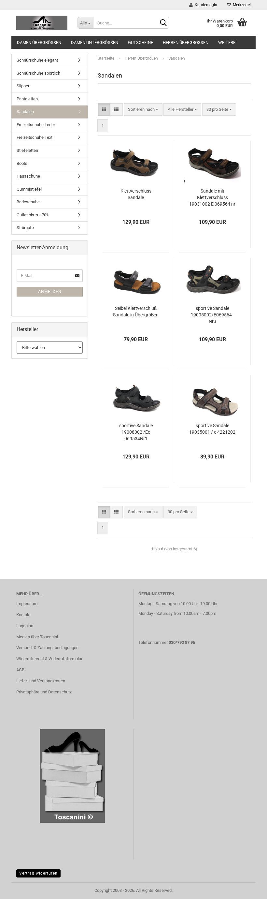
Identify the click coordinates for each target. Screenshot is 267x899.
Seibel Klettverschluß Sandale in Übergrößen (136, 311)
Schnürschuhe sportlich (38, 73)
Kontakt (23, 614)
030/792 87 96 (182, 642)
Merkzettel (241, 5)
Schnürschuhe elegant (37, 60)
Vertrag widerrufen (38, 873)
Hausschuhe (28, 176)
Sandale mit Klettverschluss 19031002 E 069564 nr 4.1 (212, 197)
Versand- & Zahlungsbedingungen (47, 647)
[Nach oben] (249, 889)
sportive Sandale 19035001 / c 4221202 (212, 429)
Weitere (226, 42)
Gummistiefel (29, 189)
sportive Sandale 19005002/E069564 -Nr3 (212, 315)
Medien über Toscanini (37, 636)
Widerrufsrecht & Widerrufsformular (49, 658)
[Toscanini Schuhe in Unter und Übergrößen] (42, 23)
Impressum (26, 603)
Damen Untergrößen (94, 42)
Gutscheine (140, 42)
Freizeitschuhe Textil (35, 137)
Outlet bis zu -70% (33, 214)
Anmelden (50, 291)
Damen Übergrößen (39, 42)
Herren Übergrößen (185, 42)
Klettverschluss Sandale (135, 194)
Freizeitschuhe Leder (36, 124)
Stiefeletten (27, 150)
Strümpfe (25, 227)
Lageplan (24, 625)
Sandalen (25, 111)
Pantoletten (27, 98)
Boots (22, 163)
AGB (20, 669)
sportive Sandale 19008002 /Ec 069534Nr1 (136, 432)
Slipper (23, 85)
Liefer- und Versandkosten (40, 680)
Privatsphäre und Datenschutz (44, 691)
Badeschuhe (28, 201)
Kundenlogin (205, 5)
